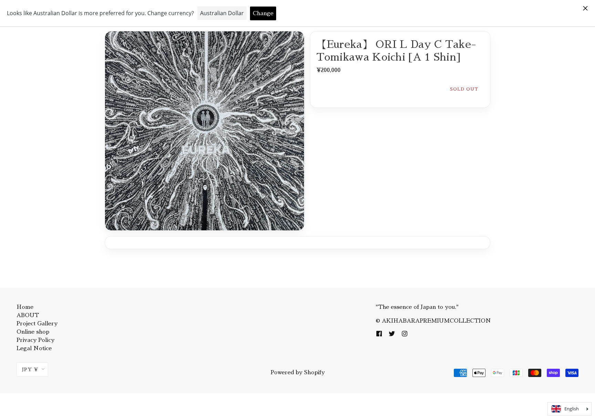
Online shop (33, 332)
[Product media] (204, 130)
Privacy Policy (35, 340)
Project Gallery (37, 323)
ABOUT (28, 315)
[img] (379, 333)
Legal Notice (34, 348)
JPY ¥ (30, 369)
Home (25, 307)
